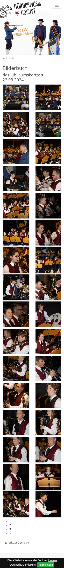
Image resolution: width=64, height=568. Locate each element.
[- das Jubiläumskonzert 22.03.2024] (16, 97)
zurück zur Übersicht (17, 542)
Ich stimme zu (46, 564)
